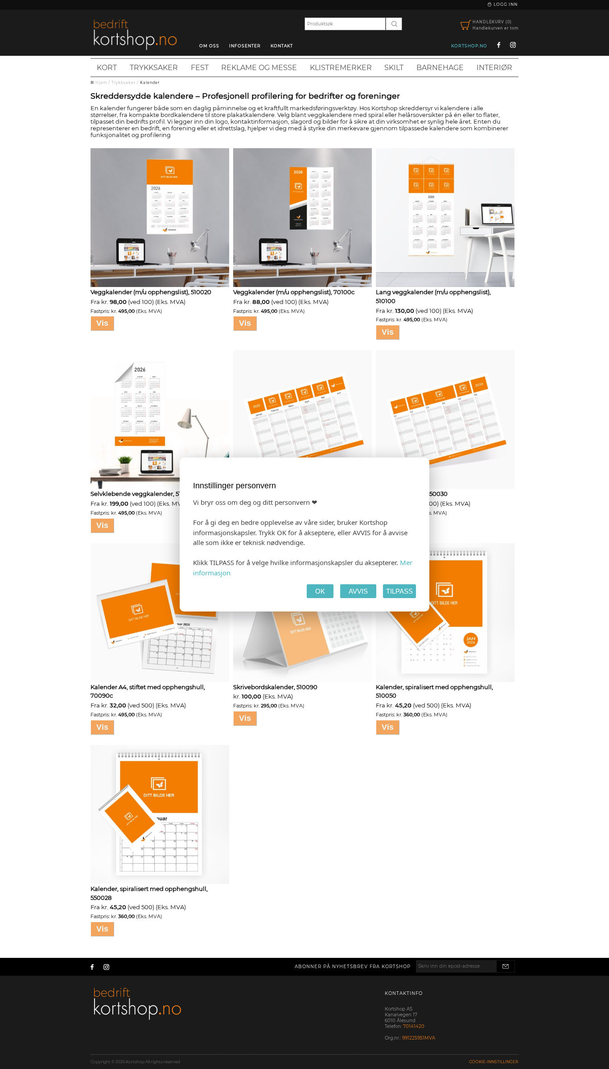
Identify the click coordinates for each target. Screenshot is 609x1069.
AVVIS (358, 591)
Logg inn (505, 4)
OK (320, 591)
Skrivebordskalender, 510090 (275, 686)
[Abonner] (505, 966)
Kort (107, 67)
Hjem (101, 82)
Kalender (150, 82)
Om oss (209, 45)
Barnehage (440, 67)
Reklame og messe (259, 67)
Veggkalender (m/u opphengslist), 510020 (151, 291)
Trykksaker (154, 67)
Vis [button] (102, 323)
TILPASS (399, 591)
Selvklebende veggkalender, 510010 (143, 493)
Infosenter (245, 45)
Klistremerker (341, 67)
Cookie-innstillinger (493, 1061)
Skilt (393, 67)
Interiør (494, 67)
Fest (200, 67)
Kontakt (282, 45)
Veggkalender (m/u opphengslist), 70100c (293, 291)
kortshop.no (469, 45)
